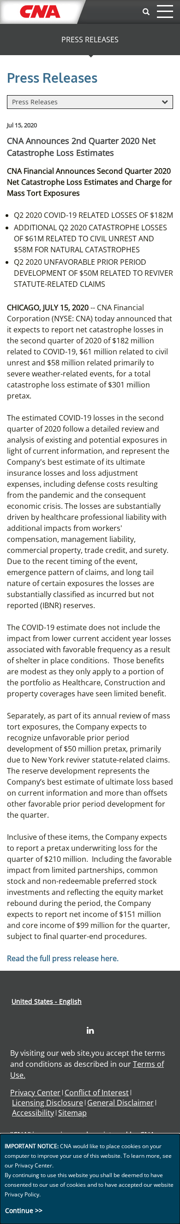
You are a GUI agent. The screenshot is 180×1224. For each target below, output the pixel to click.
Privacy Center (35, 1092)
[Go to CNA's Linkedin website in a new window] (90, 1030)
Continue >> (23, 1210)
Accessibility (33, 1113)
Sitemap (72, 1113)
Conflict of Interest (97, 1092)
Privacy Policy (22, 1194)
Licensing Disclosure (47, 1102)
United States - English (47, 1001)
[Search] (146, 12)
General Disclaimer (120, 1102)
